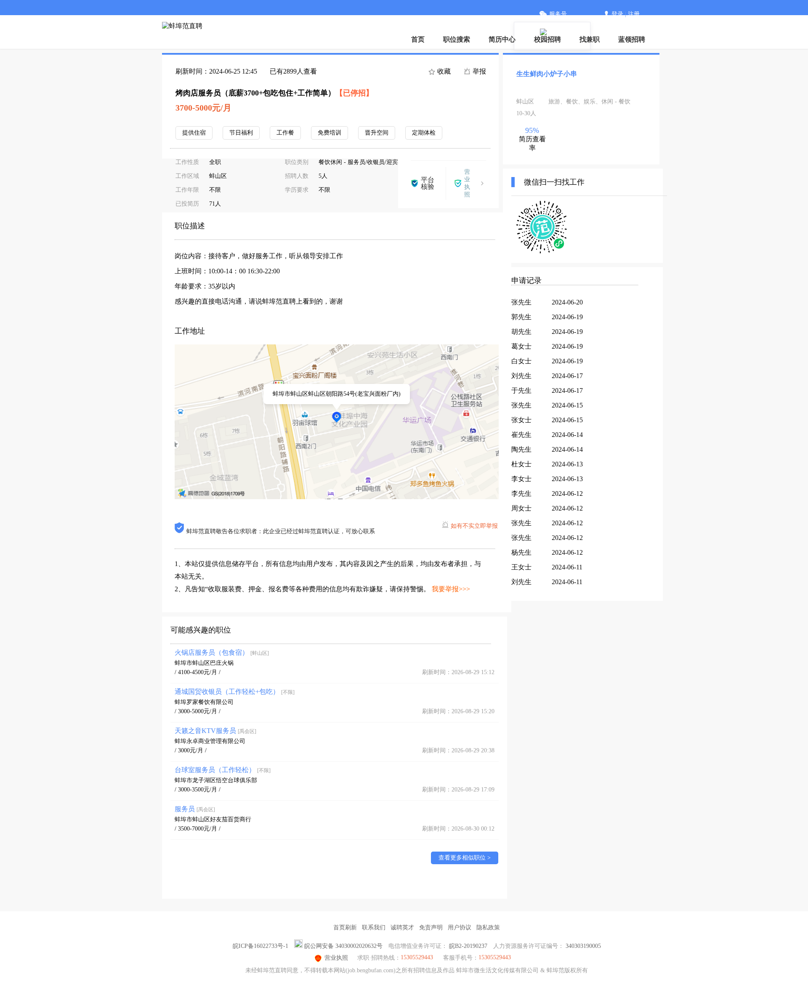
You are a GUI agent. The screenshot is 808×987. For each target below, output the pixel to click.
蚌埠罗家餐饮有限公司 (204, 702)
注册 (634, 14)
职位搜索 (456, 39)
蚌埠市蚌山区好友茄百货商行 (213, 819)
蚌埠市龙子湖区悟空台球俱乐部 (216, 780)
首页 (418, 39)
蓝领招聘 (631, 39)
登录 (617, 14)
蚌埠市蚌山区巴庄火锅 (204, 663)
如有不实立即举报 (474, 526)
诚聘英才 (402, 927)
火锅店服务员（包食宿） (222, 652)
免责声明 (431, 927)
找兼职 (589, 39)
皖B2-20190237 (468, 946)
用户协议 (459, 927)
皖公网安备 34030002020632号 (343, 946)
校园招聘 (547, 39)
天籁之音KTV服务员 (215, 730)
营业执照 (336, 958)
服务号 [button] (558, 14)
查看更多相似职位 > (465, 858)
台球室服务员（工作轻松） (223, 769)
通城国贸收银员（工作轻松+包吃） (235, 691)
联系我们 (373, 927)
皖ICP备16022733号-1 (260, 946)
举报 (478, 71)
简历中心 (502, 39)
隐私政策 (488, 927)
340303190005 (583, 946)
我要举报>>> (451, 589)
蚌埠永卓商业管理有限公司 (210, 741)
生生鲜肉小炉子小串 (546, 73)
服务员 (195, 808)
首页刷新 (345, 927)
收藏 (443, 71)
